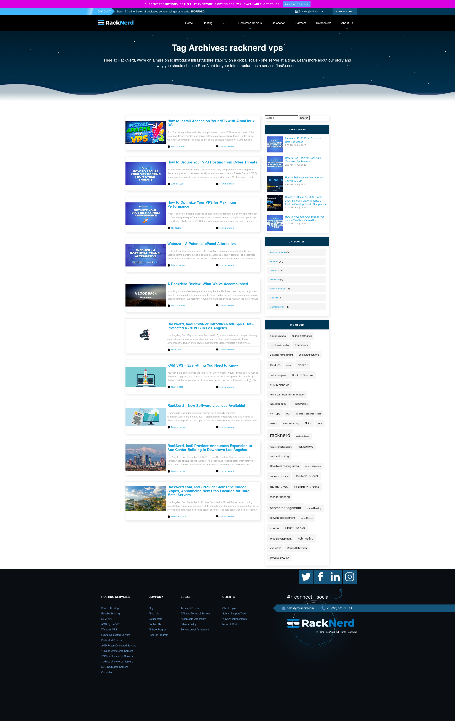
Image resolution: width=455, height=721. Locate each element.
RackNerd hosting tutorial (284, 466)
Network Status (230, 624)
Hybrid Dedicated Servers (115, 635)
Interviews (275, 279)
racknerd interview (313, 466)
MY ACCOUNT (346, 11)
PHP (319, 423)
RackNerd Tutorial (306, 476)
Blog (151, 608)
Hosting (208, 23)
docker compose (278, 375)
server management (285, 507)
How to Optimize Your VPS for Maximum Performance (201, 204)
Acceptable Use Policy (193, 618)
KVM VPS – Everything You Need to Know (202, 365)
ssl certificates (306, 518)
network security (291, 423)
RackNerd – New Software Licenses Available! (206, 405)
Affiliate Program (158, 629)
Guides (273, 270)
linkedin (332, 571)
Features (274, 261)
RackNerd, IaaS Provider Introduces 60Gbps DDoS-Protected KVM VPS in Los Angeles (210, 325)
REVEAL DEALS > (296, 4)
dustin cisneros (279, 385)
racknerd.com (302, 436)
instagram (348, 571)
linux (288, 413)
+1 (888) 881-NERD (339, 608)
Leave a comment (227, 146)
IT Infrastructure (300, 403)
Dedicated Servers (250, 23)
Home (189, 23)
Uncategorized (277, 306)
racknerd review (279, 476)
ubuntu (274, 528)
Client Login (229, 608)
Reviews (274, 297)
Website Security (279, 557)
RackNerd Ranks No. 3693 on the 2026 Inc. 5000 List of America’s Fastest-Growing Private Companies (305, 200)
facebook (319, 571)
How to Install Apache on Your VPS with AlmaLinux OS (210, 122)
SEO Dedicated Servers (114, 667)
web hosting (305, 538)
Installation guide (278, 403)
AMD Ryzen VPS (110, 624)
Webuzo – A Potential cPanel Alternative (201, 243)
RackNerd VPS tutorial (306, 486)
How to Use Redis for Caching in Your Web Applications (303, 159)
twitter (302, 571)
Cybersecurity (301, 345)
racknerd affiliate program (281, 446)
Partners (300, 23)
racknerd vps (279, 486)
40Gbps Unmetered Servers (117, 661)
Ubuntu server (295, 527)
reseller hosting (280, 497)
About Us (347, 23)
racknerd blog (305, 446)
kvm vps (275, 413)
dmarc (289, 365)
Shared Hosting (110, 608)
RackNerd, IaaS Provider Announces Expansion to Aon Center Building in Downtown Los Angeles (209, 447)
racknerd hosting (279, 456)
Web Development (280, 538)
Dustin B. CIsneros (302, 375)
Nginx (308, 423)
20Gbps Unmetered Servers (117, 656)
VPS (225, 23)
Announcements (278, 252)
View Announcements (234, 618)
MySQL (273, 423)
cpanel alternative (302, 335)
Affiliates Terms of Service (195, 613)
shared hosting (314, 508)
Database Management (281, 354)
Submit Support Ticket (234, 613)
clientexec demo (278, 335)
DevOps (275, 365)
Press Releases (277, 288)
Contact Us (155, 624)
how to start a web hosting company (287, 394)
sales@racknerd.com (313, 11)
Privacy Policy (188, 624)
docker (302, 365)
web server (275, 548)
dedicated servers (309, 354)
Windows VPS (109, 629)
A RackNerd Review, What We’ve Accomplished (207, 283)
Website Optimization (297, 548)
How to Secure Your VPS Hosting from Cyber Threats (212, 162)
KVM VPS (106, 618)
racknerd (280, 435)
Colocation (278, 23)
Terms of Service (190, 608)
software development (282, 517)
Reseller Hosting (110, 613)
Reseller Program (158, 635)
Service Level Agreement (195, 629)
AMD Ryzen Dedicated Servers (118, 645)
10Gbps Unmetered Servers (117, 651)
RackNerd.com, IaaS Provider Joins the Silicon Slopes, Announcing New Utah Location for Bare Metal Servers (208, 490)
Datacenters (323, 23)
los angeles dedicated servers (308, 413)
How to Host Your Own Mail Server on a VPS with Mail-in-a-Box (304, 218)
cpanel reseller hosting (279, 345)
